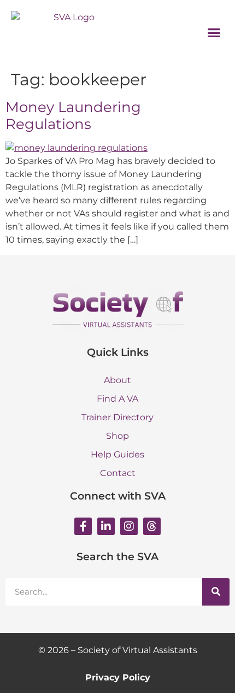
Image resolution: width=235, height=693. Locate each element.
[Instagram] (129, 526)
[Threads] (152, 526)
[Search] (216, 592)
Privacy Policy (117, 677)
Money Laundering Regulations (73, 115)
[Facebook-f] (83, 526)
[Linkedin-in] (106, 526)
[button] (214, 32)
